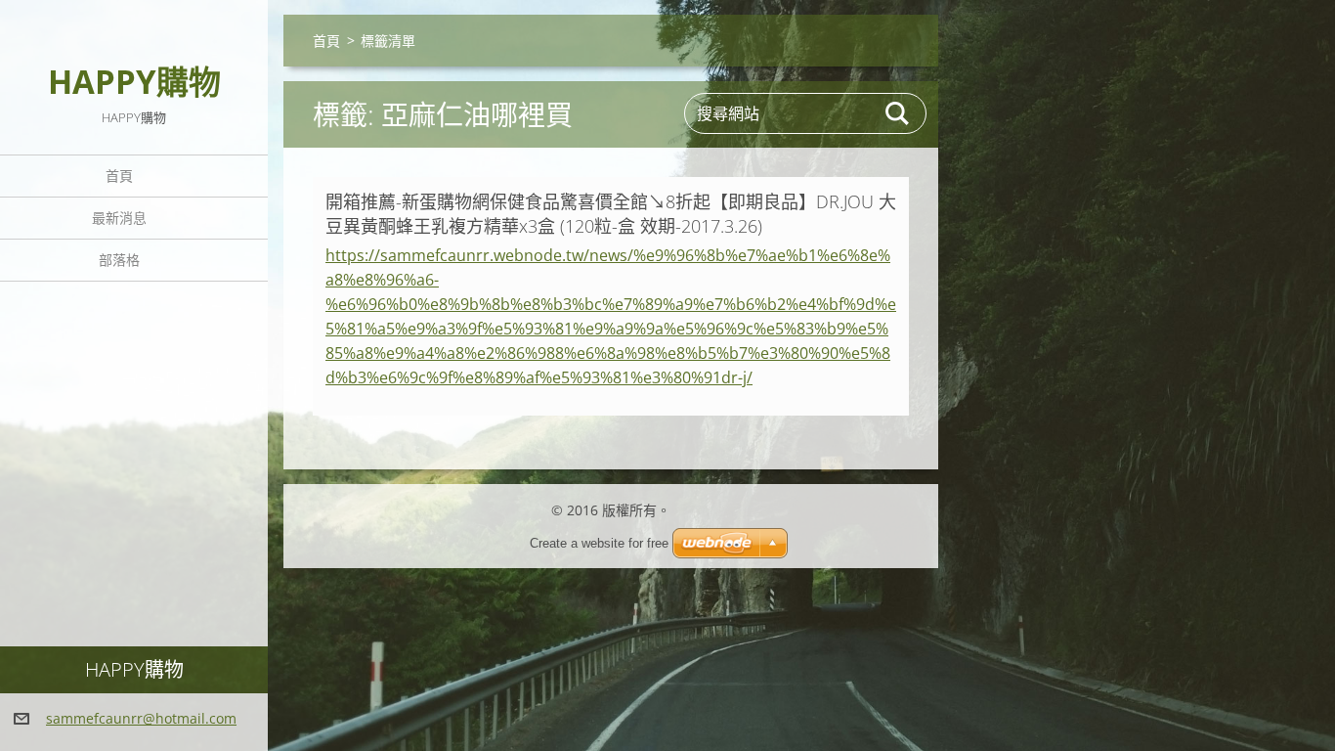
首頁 (119, 175)
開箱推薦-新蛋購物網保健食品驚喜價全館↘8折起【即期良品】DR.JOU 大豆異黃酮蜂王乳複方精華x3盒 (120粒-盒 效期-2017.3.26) (610, 214)
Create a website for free (599, 543)
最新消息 (119, 217)
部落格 (119, 259)
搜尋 (898, 113)
